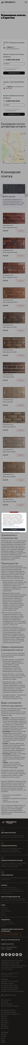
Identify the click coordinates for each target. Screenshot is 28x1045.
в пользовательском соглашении (11, 526)
